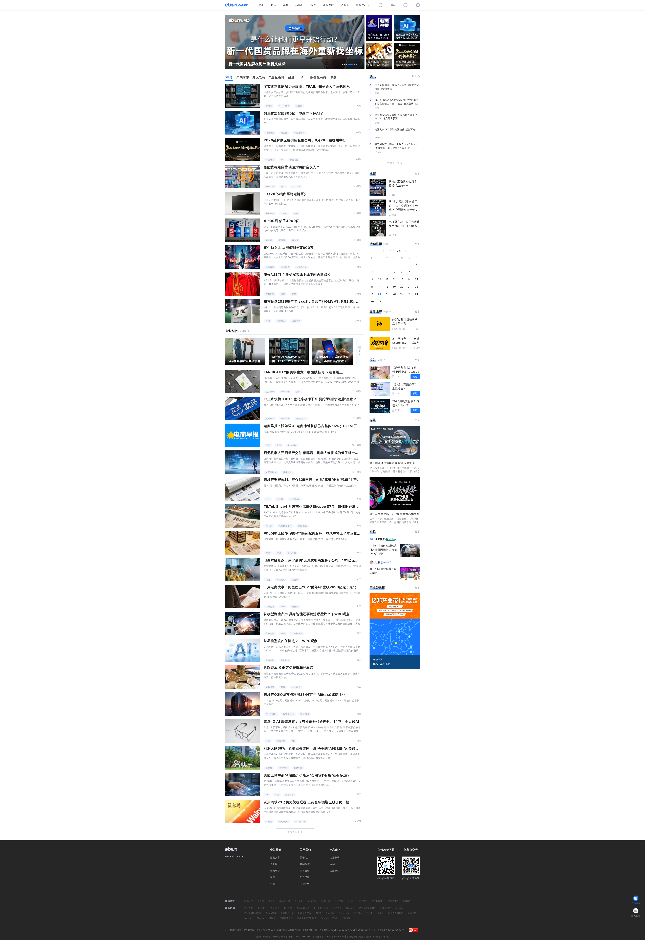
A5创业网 (325, 901)
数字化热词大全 (321, 908)
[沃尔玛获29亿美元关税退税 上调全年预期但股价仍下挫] (242, 811)
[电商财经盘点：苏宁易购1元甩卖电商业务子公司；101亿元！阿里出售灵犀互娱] (242, 569)
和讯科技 (248, 901)
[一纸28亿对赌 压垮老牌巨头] (242, 203)
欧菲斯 (370, 913)
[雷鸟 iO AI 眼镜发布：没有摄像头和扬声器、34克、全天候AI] (242, 731)
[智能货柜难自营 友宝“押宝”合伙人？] (242, 176)
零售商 (269, 821)
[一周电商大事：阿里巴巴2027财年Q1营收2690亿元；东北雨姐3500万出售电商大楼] (242, 596)
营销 (279, 553)
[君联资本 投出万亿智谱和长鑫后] (242, 677)
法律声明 (305, 883)
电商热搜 (274, 908)
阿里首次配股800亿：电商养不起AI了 (293, 113)
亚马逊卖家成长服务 (306, 918)
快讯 (373, 76)
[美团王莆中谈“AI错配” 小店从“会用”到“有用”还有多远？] (242, 784)
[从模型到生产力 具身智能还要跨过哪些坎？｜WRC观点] (242, 623)
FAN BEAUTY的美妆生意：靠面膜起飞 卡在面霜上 (303, 372)
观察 (272, 877)
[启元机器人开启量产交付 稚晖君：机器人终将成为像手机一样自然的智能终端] (242, 462)
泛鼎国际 (346, 918)
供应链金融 (295, 499)
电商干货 (275, 870)
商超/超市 (301, 418)
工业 (268, 499)
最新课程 (376, 311)
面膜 (298, 391)
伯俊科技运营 (286, 918)
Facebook (344, 913)
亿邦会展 (334, 857)
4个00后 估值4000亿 (281, 221)
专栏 (373, 531)
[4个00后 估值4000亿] (242, 230)
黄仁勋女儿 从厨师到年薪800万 (289, 248)
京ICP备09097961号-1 (361, 930)
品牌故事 (270, 213)
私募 (283, 687)
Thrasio (261, 918)
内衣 (294, 294)
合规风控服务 (285, 526)
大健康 (295, 579)
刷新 (414, 76)
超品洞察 (350, 908)
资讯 (261, 5)
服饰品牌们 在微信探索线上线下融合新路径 (297, 275)
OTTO (318, 913)
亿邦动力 (228, 930)
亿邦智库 (334, 870)
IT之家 (260, 901)
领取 (415, 376)
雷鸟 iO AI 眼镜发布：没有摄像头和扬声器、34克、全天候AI (311, 721)
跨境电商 (270, 159)
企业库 (273, 864)
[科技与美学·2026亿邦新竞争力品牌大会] (395, 493)
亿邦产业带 (393, 901)
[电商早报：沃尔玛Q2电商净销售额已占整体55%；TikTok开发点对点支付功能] (242, 435)
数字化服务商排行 (367, 908)
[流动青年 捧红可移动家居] (245, 351)
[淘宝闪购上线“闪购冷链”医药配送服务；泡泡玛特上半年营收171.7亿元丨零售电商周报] (242, 543)
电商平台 (283, 768)
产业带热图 (377, 587)
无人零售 (296, 186)
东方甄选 (281, 321)
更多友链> (408, 901)
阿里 (268, 445)
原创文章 (275, 857)
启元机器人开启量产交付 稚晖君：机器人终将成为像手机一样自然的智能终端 (323, 453)
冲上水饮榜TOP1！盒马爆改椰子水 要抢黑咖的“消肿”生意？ (310, 399)
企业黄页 (298, 901)
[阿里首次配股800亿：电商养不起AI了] (242, 123)
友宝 (283, 186)
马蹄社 (299, 5)
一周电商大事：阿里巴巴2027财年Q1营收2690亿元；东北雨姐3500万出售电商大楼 (330, 587)
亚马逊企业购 (287, 913)
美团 (276, 794)
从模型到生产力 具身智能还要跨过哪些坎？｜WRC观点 (307, 614)
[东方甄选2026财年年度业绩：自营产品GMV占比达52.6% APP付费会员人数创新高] (242, 311)
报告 (373, 360)
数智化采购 (288, 714)
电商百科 (288, 908)
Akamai (248, 918)
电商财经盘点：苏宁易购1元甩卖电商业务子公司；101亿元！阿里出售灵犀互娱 (325, 560)
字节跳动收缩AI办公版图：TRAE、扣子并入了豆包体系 (307, 86)
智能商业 (294, 159)
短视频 (295, 606)
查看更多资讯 (294, 831)
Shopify (330, 913)
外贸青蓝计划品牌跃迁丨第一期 (404, 321)
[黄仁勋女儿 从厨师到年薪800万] (242, 257)
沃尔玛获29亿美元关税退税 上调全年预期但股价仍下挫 (306, 802)
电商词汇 (261, 908)
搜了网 (271, 901)
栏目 (272, 883)
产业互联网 (284, 106)
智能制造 (285, 660)
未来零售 (270, 186)
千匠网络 (357, 913)
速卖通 (380, 913)
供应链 (280, 499)
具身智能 (270, 267)
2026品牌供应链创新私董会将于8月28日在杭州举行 (305, 140)
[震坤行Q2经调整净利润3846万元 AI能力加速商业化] (242, 704)
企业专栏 (328, 5)
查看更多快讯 (394, 162)
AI (282, 159)
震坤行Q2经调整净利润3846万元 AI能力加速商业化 (305, 695)
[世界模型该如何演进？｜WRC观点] (242, 650)
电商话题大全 (302, 908)
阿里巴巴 (270, 133)
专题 (373, 420)
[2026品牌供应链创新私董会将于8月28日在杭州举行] (242, 149)
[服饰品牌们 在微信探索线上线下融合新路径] (242, 284)
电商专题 (248, 908)
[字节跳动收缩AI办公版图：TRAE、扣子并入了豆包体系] (242, 96)
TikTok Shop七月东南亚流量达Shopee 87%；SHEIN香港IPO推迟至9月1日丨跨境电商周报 (336, 507)
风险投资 (270, 687)
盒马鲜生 (270, 418)
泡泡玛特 (292, 445)
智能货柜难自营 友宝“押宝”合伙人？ (292, 167)
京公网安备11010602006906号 (389, 930)
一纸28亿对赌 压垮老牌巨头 (286, 194)
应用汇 (351, 901)
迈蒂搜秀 (412, 913)
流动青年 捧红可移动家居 (244, 361)
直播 (268, 321)
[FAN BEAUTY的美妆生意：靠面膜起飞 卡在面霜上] (242, 381)
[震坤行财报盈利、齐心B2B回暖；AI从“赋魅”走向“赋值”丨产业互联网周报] (242, 489)
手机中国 (339, 901)
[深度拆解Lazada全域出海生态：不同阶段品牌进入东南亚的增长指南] (332, 351)
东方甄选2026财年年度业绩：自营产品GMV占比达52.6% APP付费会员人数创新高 (329, 301)
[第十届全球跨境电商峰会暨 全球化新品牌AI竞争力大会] (395, 442)
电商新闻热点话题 (253, 913)
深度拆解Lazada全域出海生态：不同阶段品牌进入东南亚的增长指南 (332, 361)
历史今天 (337, 908)
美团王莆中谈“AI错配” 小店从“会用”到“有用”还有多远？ (307, 775)
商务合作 (305, 870)
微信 (283, 294)
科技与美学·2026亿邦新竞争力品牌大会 (394, 514)
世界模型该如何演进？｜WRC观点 (290, 641)
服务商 (284, 133)
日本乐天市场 (304, 913)
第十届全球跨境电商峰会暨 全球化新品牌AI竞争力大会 (404, 463)
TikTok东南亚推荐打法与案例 (383, 571)
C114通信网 (377, 901)
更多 (359, 352)
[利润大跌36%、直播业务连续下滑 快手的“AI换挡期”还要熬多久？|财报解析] (242, 758)
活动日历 (376, 244)
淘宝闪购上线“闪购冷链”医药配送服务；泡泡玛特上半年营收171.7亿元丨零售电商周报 (330, 533)
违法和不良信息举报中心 (377, 936)
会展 (286, 5)
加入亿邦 (305, 877)
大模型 (269, 106)
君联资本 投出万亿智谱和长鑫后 (288, 668)
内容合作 (305, 864)
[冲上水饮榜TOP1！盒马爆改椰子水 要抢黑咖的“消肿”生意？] (242, 408)
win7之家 (312, 901)
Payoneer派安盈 (329, 918)
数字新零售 (300, 821)
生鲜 (268, 553)
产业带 (345, 5)
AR (293, 741)
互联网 (282, 240)
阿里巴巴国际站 (395, 913)
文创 (279, 445)
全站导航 (275, 849)
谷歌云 (272, 918)
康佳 (296, 213)
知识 (273, 5)
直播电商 (298, 768)
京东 (283, 606)
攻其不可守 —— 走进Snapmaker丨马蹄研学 (405, 342)
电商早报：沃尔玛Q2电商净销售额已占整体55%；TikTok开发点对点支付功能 (324, 426)
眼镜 (268, 741)
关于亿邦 (305, 857)
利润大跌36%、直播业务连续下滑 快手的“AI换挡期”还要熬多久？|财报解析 (322, 748)
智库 (313, 5)
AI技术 (299, 106)
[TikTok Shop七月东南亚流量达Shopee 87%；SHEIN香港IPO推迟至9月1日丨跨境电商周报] (242, 516)
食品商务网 (284, 901)
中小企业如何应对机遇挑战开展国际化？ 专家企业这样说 (383, 549)
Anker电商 (271, 913)
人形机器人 (301, 267)
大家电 (284, 213)
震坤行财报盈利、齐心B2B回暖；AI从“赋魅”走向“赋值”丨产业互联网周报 (321, 480)
